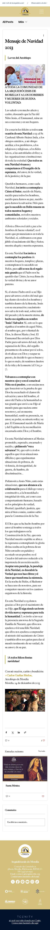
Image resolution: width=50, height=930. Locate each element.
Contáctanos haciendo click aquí (25, 876)
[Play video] (25, 700)
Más (21, 22)
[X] (13, 882)
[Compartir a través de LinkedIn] (19, 732)
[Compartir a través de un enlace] (25, 732)
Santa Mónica (13, 785)
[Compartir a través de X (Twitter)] (12, 732)
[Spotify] (22, 882)
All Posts (8, 22)
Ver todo (41, 751)
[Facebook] (18, 882)
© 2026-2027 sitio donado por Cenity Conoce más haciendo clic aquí (25, 921)
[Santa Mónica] (25, 768)
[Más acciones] (43, 35)
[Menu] (41, 11)
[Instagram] (32, 882)
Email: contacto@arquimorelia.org (25, 874)
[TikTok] (37, 882)
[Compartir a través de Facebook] (6, 732)
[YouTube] (27, 882)
